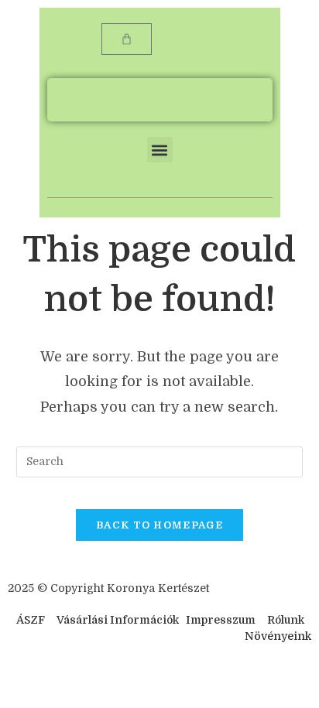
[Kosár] (126, 39)
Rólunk (285, 620)
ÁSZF (30, 620)
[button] (160, 149)
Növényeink (278, 636)
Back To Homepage (159, 525)
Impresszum (221, 620)
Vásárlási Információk (119, 620)
